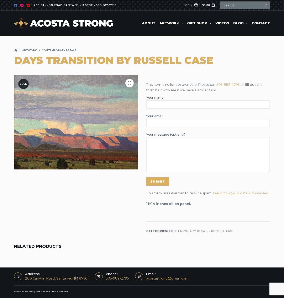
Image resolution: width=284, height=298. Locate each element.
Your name (155, 97)
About (148, 23)
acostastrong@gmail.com (167, 278)
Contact (261, 23)
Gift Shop (197, 23)
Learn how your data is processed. (241, 193)
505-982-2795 (106, 5)
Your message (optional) (165, 134)
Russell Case (222, 231)
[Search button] (266, 5)
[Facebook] (15, 5)
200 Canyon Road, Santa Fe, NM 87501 (63, 5)
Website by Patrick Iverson (52, 292)
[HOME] (15, 50)
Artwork (169, 23)
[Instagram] (21, 5)
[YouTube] (28, 5)
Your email (154, 116)
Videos (222, 23)
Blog (238, 23)
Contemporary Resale (189, 231)
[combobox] (241, 5)
